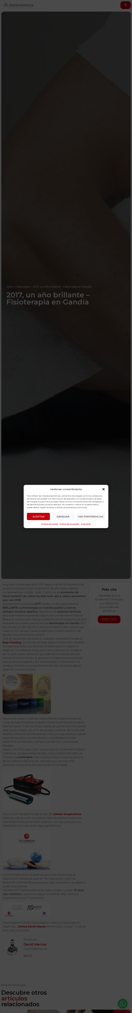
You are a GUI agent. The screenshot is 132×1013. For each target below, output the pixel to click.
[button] (103, 489)
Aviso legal (86, 524)
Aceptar (38, 516)
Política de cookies (49, 524)
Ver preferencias (90, 516)
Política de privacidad (69, 524)
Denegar (63, 516)
